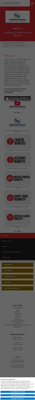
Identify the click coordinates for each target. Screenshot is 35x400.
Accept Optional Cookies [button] (17, 392)
